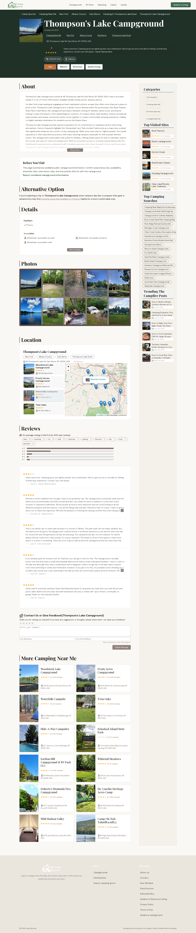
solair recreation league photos (158, 274)
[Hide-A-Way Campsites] (28, 738)
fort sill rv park (151, 253)
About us (144, 872)
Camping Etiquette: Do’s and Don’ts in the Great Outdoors (162, 315)
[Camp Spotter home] (15, 5)
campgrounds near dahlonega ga (159, 211)
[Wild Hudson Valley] (28, 828)
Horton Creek (161, 154)
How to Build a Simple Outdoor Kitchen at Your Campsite (162, 304)
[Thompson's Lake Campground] (31, 30)
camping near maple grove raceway (160, 207)
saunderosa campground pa (156, 236)
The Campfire (152, 97)
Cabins (114, 5)
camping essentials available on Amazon (60, 199)
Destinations (100, 877)
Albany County (79, 14)
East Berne (94, 14)
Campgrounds (75, 5)
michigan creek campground (157, 228)
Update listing (94, 67)
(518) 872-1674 (54, 59)
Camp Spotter (29, 14)
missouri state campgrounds (157, 249)
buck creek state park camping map (160, 220)
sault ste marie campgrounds (157, 257)
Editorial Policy (147, 893)
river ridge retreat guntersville (158, 224)
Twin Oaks (96, 379)
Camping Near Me (47, 14)
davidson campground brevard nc (159, 265)
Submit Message (121, 647)
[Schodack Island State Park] (85, 738)
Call (50, 67)
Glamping (102, 5)
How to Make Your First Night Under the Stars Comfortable (162, 326)
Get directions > (79, 361)
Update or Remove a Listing (153, 899)
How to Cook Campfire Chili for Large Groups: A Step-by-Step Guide (162, 336)
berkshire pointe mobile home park (159, 240)
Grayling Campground (162, 176)
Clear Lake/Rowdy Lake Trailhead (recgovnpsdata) (161, 186)
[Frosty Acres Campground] (85, 678)
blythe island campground (155, 261)
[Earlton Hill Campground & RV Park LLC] (28, 768)
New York (63, 14)
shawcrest (149, 278)
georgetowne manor (153, 245)
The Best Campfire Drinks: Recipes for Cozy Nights (162, 347)
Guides (124, 5)
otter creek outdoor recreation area (160, 232)
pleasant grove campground (157, 269)
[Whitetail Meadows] (85, 768)
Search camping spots (104, 883)
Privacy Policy (146, 904)
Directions (77, 67)
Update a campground (151, 915)
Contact (144, 877)
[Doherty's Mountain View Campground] (28, 798)
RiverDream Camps (161, 165)
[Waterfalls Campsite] (28, 708)
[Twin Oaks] (85, 708)
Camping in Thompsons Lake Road (120, 14)
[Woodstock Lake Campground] (28, 678)
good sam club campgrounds (157, 282)
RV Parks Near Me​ (153, 112)
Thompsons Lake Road (121, 35)
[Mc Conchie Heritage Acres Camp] (85, 798)
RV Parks (90, 5)
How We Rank (146, 883)
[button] (111, 386)
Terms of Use (146, 909)
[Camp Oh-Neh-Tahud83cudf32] (85, 828)
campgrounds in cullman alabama (159, 215)
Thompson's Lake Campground (155, 14)
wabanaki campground (154, 286)
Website (71, 59)
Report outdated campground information (46, 175)
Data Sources (146, 888)
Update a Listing (180, 5)
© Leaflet (100, 415)
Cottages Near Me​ (153, 119)
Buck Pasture (161, 133)
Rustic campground (161, 144)
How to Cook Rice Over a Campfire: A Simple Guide (162, 358)
